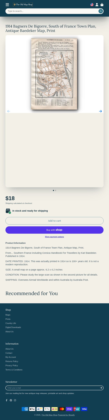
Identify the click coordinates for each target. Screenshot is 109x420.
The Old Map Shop (49, 415)
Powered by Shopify (66, 415)
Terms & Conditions (13, 370)
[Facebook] (6, 400)
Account (96, 4)
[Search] (100, 11)
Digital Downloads (13, 327)
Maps (7, 315)
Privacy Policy (11, 365)
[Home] (23, 5)
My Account (10, 357)
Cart (102, 4)
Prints (8, 319)
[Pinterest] (11, 400)
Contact (8, 353)
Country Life (10, 323)
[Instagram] (15, 400)
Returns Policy (11, 361)
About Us (9, 331)
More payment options (54, 237)
